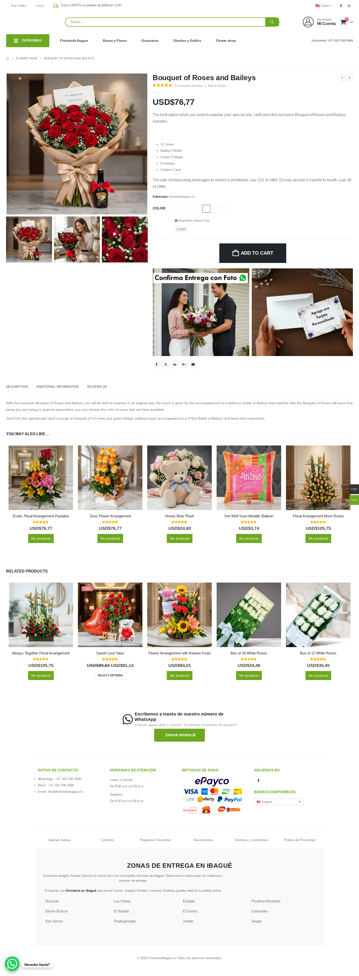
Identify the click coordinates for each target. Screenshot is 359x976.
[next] (349, 77)
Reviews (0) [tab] (97, 387)
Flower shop (226, 41)
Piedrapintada (125, 920)
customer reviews (188, 85)
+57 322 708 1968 (68, 779)
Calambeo (259, 910)
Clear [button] (181, 229)
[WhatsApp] (349, 5)
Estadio (189, 900)
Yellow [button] (225, 209)
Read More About (194, 220)
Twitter (165, 364)
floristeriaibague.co (182, 196)
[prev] (342, 77)
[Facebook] (341, 5)
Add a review (217, 85)
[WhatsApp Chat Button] (12, 963)
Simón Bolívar (56, 910)
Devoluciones (203, 840)
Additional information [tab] (57, 387)
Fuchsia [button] (178, 209)
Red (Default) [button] (206, 209)
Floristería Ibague (74, 41)
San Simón (54, 920)
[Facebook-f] (258, 780)
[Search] (272, 22)
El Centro (190, 910)
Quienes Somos (59, 840)
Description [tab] (17, 387)
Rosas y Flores (115, 41)
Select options (110, 675)
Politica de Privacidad (299, 840)
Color (159, 208)
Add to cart (257, 253)
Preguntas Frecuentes (155, 840)
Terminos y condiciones (251, 840)
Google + (184, 364)
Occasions (149, 41)
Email (193, 364)
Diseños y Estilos (187, 41)
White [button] (216, 209)
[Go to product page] (41, 477)
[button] (278, 802)
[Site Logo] (31, 21)
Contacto (107, 840)
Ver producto (41, 538)
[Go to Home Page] (7, 58)
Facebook (156, 364)
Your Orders (18, 5)
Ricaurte (52, 900)
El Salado (121, 910)
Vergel (256, 920)
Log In (40, 5)
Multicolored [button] (188, 209)
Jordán (188, 920)
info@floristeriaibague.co (65, 791)
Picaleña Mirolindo (265, 900)
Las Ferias (122, 900)
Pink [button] (197, 209)
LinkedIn (175, 364)
